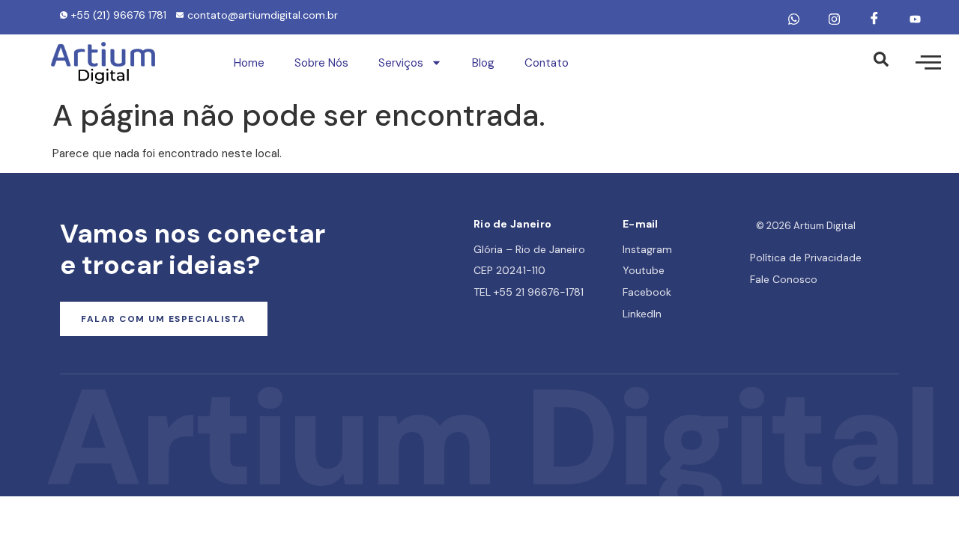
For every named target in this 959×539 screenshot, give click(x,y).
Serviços (400, 62)
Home (249, 62)
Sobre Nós (321, 62)
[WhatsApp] (793, 18)
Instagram (647, 249)
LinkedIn (642, 313)
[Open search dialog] (881, 63)
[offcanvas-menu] (928, 63)
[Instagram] (834, 18)
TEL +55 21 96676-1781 (529, 292)
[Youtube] (915, 18)
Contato (546, 62)
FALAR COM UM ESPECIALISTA (163, 319)
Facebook (647, 292)
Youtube (644, 270)
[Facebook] (874, 18)
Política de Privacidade (806, 257)
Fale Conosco (783, 279)
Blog (483, 62)
